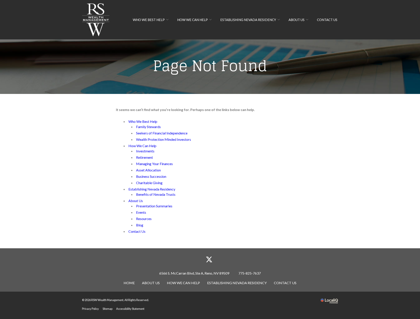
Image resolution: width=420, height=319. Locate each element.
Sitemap (107, 308)
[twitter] (209, 259)
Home (129, 283)
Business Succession (151, 176)
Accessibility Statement (130, 308)
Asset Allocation (148, 170)
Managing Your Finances (154, 164)
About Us (296, 20)
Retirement (144, 157)
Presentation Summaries (154, 206)
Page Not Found (210, 66)
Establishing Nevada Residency (248, 20)
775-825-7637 (249, 273)
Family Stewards (148, 127)
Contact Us (327, 20)
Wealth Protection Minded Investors (163, 139)
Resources (144, 219)
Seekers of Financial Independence (161, 133)
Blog (139, 225)
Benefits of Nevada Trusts (155, 194)
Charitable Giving (149, 183)
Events (141, 212)
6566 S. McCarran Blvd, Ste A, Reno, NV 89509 (194, 273)
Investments (145, 151)
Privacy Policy (90, 308)
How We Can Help (192, 20)
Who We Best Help (149, 20)
